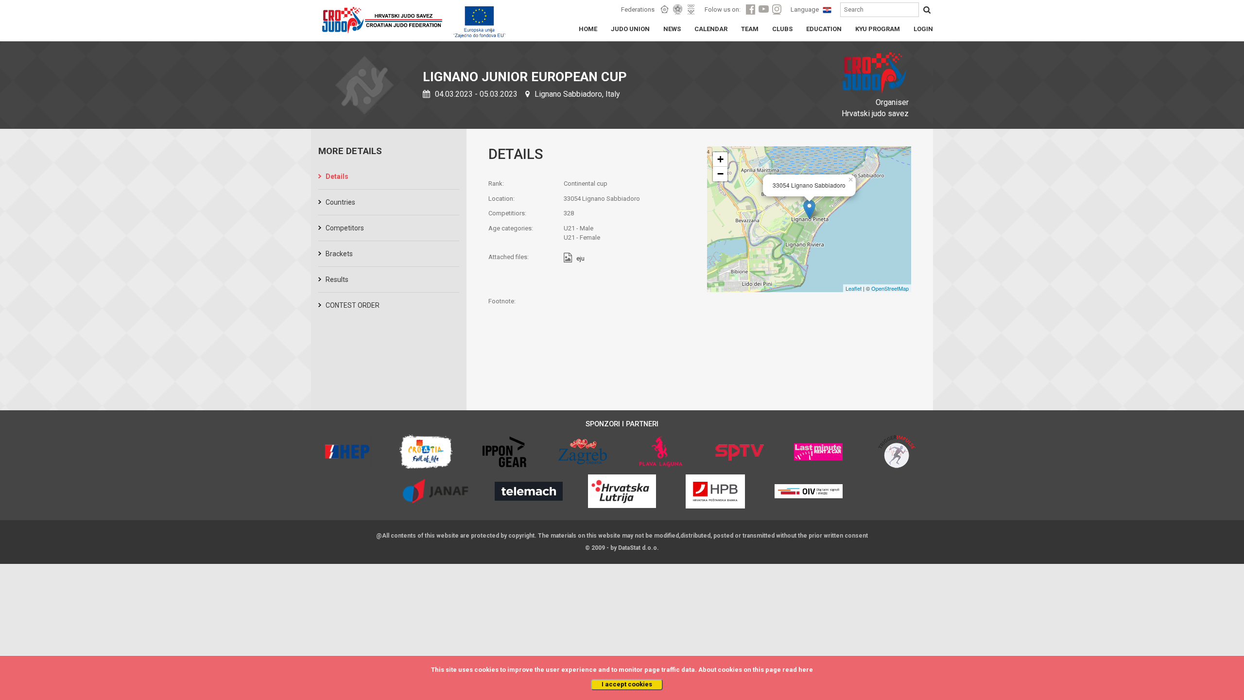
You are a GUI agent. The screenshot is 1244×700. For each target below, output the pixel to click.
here (805, 669)
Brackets (339, 254)
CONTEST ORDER (353, 305)
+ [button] (720, 159)
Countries (340, 202)
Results (337, 279)
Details (337, 176)
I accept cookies (627, 684)
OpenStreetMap (890, 288)
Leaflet (854, 288)
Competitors (345, 228)
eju (580, 258)
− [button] (720, 174)
